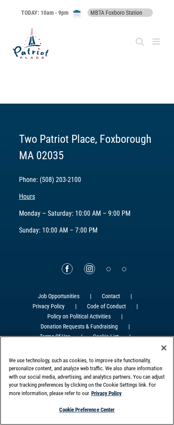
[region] (87, 380)
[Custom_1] (124, 269)
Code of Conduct (106, 306)
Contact (111, 296)
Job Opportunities (58, 296)
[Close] (164, 348)
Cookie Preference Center (86, 409)
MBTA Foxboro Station (116, 12)
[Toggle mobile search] (140, 41)
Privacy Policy (49, 306)
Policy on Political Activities (79, 316)
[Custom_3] (108, 269)
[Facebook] (67, 268)
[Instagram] (89, 268)
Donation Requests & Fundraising (79, 326)
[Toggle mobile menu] (156, 41)
